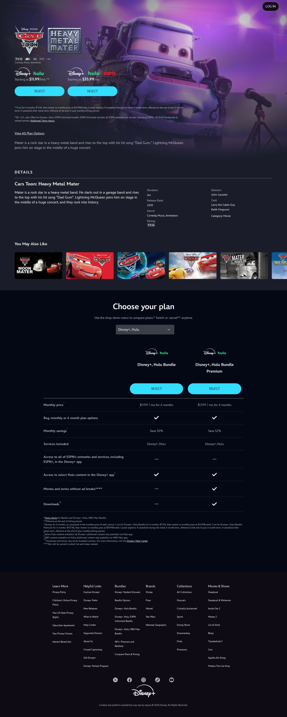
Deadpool (213, 592)
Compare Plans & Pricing (127, 654)
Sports (180, 616)
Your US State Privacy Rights (63, 615)
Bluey (211, 633)
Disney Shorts (183, 625)
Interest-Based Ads (62, 641)
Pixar (148, 600)
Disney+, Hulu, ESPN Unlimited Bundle (125, 618)
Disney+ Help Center (137, 541)
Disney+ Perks (91, 600)
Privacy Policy (59, 592)
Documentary (183, 633)
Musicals (181, 600)
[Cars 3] (192, 265)
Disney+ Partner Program (96, 666)
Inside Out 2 (214, 608)
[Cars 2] (141, 265)
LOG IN (271, 6)
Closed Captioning (93, 649)
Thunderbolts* (215, 641)
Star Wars (150, 616)
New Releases (90, 608)
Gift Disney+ (90, 657)
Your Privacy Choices (62, 633)
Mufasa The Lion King (219, 666)
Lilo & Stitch (214, 625)
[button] (97, 586)
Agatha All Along (217, 657)
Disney (149, 592)
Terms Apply (51, 518)
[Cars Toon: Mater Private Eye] (244, 265)
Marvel (149, 608)
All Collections (184, 592)
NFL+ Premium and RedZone (124, 643)
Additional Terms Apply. (42, 120)
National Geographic (156, 625)
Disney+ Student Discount (127, 592)
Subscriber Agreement (64, 625)
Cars (210, 649)
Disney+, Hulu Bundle (125, 608)
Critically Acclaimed (187, 608)
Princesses (182, 649)
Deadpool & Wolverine (219, 600)
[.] (115, 680)
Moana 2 (212, 616)
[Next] (279, 265)
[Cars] (90, 265)
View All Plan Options (29, 133)
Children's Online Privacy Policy (65, 602)
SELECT (39, 91)
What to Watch (91, 616)
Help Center (90, 625)
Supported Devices (93, 633)
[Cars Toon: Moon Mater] (38, 265)
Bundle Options (122, 600)
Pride (179, 641)
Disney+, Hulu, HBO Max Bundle (127, 631)
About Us (88, 641)
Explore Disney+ (92, 592)
